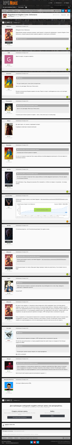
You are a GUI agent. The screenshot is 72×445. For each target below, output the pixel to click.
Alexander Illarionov (9, 379)
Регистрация (21, 7)
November (8, 73)
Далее (8, 22)
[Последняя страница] (11, 22)
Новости (24, 16)
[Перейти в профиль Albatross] (5, 16)
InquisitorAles (8, 195)
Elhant (8, 120)
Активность (58, 2)
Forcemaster (9, 101)
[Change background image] (26, 7)
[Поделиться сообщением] (68, 26)
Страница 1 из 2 (17, 22)
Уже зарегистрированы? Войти (9, 7)
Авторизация (56, 14)
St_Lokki (9, 328)
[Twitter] (69, 10)
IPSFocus (9, 441)
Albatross (12, 16)
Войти (52, 415)
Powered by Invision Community (64, 442)
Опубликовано (22, 26)
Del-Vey (9, 169)
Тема (3, 442)
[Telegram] (63, 10)
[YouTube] (66, 10)
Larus (8, 278)
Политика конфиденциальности (12, 442)
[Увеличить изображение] (42, 210)
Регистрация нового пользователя (20, 417)
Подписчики (63, 14)
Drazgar (9, 358)
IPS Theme (4, 441)
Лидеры (67, 2)
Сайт (51, 2)
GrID (9, 52)
